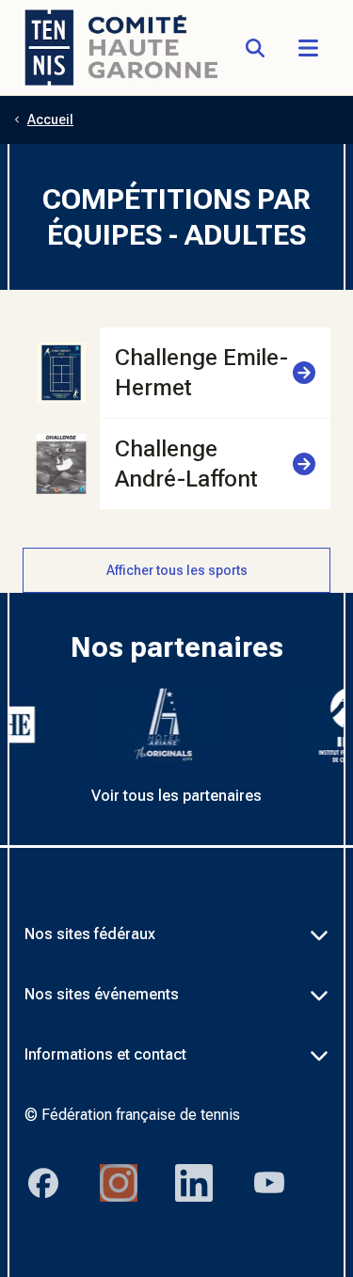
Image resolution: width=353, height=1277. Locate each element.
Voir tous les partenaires (176, 796)
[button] (307, 48)
